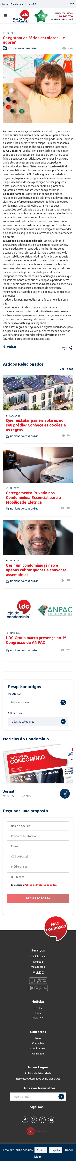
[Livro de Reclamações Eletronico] (38, 1130)
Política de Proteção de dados (40, 885)
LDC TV (38, 1008)
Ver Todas (66, 368)
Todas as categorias (22, 721)
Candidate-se (38, 1048)
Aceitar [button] (41, 1150)
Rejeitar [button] (55, 1150)
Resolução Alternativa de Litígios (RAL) (38, 1078)
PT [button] (71, 3)
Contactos (38, 1043)
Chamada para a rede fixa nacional (62, 19)
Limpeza (38, 961)
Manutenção (38, 966)
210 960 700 (65, 16)
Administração (38, 956)
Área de (12, 4)
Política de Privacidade (38, 1073)
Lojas (38, 1038)
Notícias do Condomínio (23, 48)
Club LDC (38, 1018)
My (32, 4)
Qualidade (38, 1053)
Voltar (11, 347)
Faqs (38, 1013)
